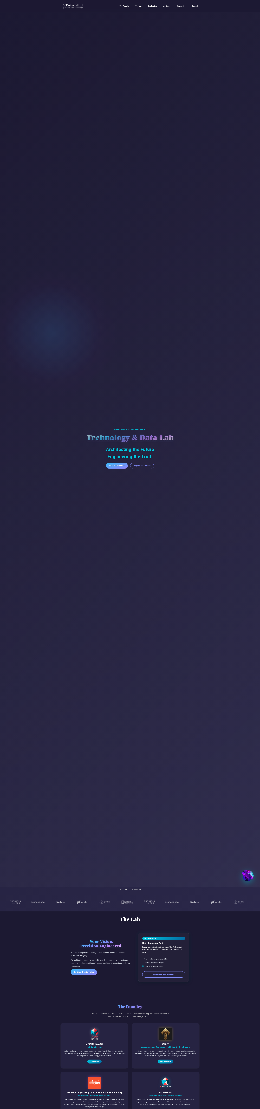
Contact (195, 6)
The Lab (138, 6)
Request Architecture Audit (163, 974)
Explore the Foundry (117, 465)
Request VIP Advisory (142, 466)
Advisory (166, 6)
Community (181, 6)
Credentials (152, 6)
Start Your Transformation (84, 972)
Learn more (94, 1061)
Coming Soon (165, 1061)
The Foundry (124, 6)
